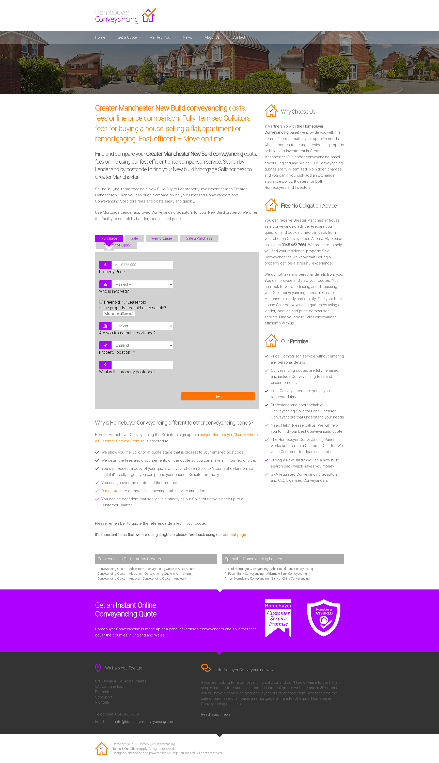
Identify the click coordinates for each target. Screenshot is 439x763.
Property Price (112, 271)
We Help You (159, 37)
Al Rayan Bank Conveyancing (244, 573)
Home (100, 37)
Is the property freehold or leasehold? (132, 310)
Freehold (112, 302)
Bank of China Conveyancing (290, 578)
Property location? (117, 352)
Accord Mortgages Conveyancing (247, 569)
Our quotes (110, 491)
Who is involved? (114, 291)
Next (218, 396)
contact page (234, 534)
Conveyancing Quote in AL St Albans (170, 569)
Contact (238, 37)
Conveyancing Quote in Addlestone (121, 569)
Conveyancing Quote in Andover (119, 578)
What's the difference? (118, 314)
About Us (212, 37)
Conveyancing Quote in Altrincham (167, 573)
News (187, 37)
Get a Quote (127, 37)
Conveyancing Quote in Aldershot (120, 573)
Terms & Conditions (126, 749)
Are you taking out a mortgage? (127, 333)
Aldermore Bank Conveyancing (286, 573)
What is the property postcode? (127, 371)
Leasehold (137, 302)
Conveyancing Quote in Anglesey (164, 578)
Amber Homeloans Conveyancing (247, 578)
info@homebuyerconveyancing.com (144, 722)
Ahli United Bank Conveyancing (292, 569)
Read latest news (216, 714)
